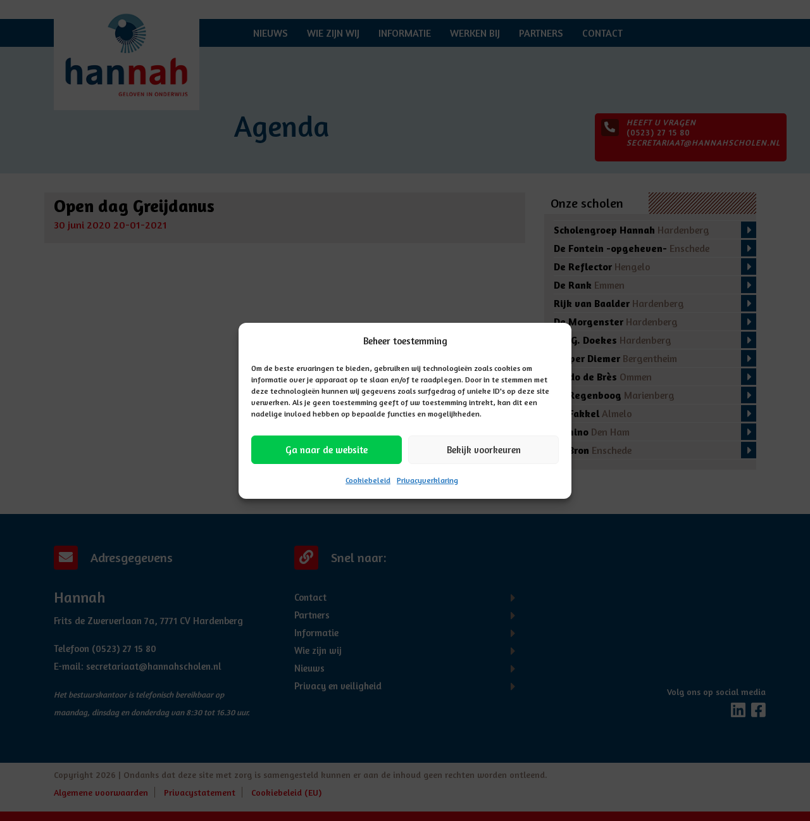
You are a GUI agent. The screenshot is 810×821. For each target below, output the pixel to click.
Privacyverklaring (427, 480)
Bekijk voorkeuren (484, 449)
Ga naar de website (326, 449)
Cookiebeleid (368, 480)
